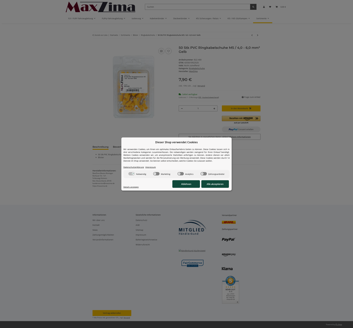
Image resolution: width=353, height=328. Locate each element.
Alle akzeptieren (215, 184)
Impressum (150, 167)
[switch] (131, 173)
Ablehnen (186, 184)
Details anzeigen (131, 187)
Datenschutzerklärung (133, 167)
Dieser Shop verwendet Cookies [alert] (176, 142)
